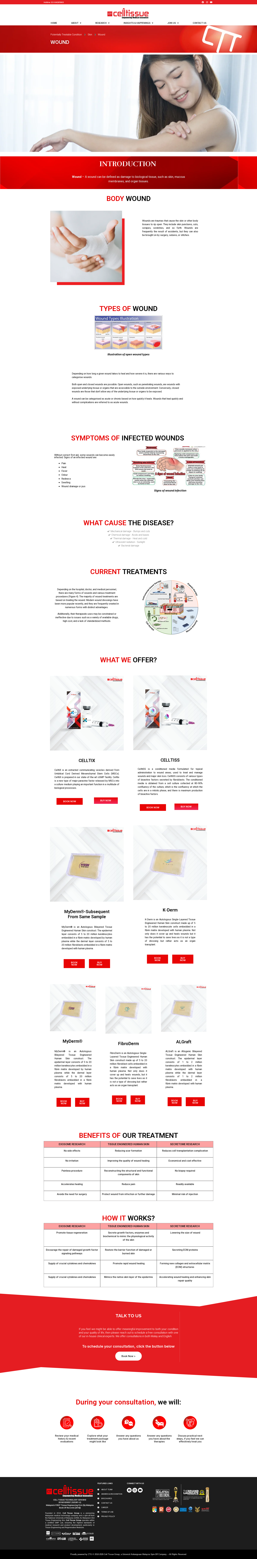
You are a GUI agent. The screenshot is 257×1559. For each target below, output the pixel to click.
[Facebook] (203, 2)
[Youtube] (211, 2)
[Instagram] (207, 2)
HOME (54, 23)
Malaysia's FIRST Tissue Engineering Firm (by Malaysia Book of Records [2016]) (70, 1506)
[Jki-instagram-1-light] (134, 1490)
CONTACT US (199, 23)
